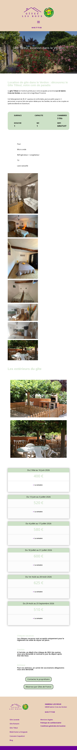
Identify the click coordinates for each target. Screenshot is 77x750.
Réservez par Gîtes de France (38, 686)
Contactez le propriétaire (38, 679)
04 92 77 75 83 (37, 28)
